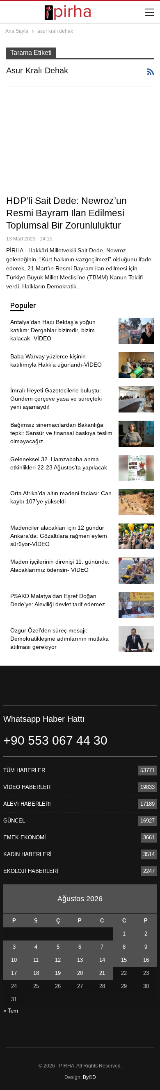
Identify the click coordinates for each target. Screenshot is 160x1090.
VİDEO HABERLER (26, 787)
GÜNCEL (14, 821)
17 (14, 973)
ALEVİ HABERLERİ (27, 804)
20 (80, 973)
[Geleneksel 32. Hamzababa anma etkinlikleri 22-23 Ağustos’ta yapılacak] (136, 468)
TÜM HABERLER (24, 770)
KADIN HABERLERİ (27, 854)
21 (102, 973)
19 (58, 973)
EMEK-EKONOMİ (24, 837)
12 (58, 960)
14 (102, 960)
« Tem (10, 1011)
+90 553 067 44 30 (55, 740)
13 (80, 960)
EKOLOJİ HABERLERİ (30, 871)
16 (146, 960)
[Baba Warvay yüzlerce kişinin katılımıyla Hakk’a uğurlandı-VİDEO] (136, 365)
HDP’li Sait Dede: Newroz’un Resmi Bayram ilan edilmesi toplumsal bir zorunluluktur (66, 213)
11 (36, 960)
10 (14, 960)
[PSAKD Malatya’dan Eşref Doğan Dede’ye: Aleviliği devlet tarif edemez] (136, 605)
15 (124, 960)
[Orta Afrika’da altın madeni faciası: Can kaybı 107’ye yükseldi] (136, 502)
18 (36, 973)
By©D (89, 1077)
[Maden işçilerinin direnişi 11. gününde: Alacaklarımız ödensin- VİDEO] (136, 570)
